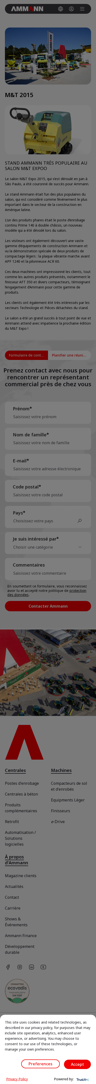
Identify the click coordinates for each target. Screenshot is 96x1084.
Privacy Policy (17, 1079)
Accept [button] (77, 1064)
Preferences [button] (40, 1064)
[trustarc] (82, 1079)
